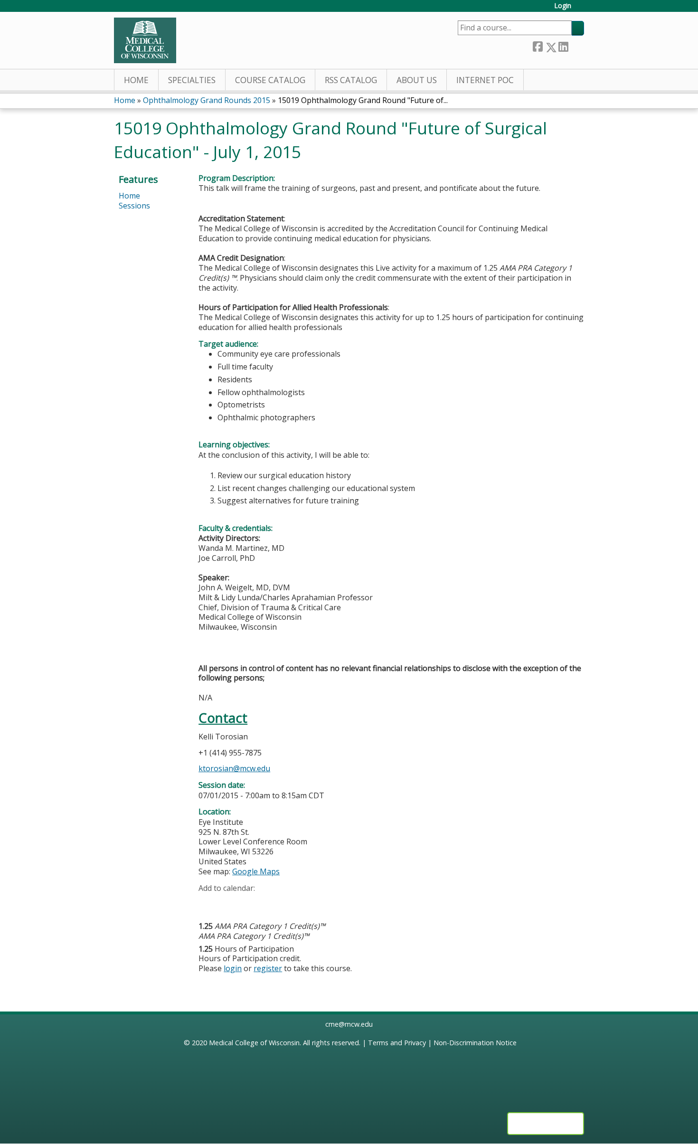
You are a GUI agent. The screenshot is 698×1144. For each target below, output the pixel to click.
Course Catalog (270, 80)
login (233, 968)
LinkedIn (563, 45)
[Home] (145, 40)
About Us (416, 80)
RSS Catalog (351, 80)
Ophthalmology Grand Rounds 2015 (206, 100)
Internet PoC (485, 80)
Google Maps (256, 871)
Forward (576, 45)
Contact (222, 718)
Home (136, 80)
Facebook (537, 45)
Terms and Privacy (397, 1042)
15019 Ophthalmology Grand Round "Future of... (363, 100)
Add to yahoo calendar (229, 902)
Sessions (134, 205)
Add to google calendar (208, 902)
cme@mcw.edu (349, 1024)
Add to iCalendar (251, 902)
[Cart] (581, 9)
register (268, 968)
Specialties (192, 80)
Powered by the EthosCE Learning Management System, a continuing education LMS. (545, 1123)
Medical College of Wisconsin (254, 1042)
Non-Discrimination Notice (475, 1042)
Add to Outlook (273, 902)
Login (562, 5)
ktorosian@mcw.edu (234, 768)
